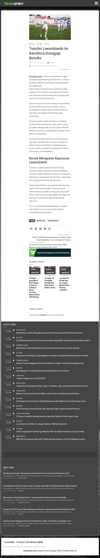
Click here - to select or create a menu (23, 542)
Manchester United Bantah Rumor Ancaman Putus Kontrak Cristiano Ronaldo (47, 348)
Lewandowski (53, 221)
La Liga (39, 44)
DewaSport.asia (35, 76)
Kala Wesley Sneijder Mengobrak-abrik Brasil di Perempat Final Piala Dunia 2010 (49, 333)
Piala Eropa (20, 391)
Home (31, 44)
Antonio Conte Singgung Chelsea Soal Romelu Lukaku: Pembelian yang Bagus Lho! (50, 363)
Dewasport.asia (29, 551)
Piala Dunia (20, 330)
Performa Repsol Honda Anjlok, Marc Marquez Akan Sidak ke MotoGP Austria (48, 409)
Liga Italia (20, 375)
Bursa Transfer (38, 66)
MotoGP (19, 406)
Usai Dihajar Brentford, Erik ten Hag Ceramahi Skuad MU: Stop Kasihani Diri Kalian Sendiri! (53, 340)
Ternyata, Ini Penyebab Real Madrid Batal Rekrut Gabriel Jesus (49, 283)
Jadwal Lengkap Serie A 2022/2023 (30, 378)
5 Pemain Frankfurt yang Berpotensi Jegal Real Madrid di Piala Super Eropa (47, 416)
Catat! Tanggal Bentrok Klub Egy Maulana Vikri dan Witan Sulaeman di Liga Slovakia (50, 431)
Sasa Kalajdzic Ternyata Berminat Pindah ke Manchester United (42, 371)
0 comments (66, 69)
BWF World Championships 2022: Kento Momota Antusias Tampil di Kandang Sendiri (50, 439)
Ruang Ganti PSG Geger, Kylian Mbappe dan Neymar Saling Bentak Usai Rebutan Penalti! (52, 355)
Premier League (22, 345)
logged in (43, 315)
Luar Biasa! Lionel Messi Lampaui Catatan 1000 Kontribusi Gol (41, 424)
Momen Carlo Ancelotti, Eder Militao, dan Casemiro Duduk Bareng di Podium (47, 393)
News (47, 44)
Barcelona (41, 221)
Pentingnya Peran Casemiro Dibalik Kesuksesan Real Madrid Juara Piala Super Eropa (51, 401)
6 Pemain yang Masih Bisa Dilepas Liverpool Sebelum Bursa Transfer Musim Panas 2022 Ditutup (34, 287)
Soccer (19, 337)
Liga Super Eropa (23, 413)
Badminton (20, 436)
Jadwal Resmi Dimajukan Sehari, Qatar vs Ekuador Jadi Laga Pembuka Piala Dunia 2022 (52, 386)
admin (52, 63)
